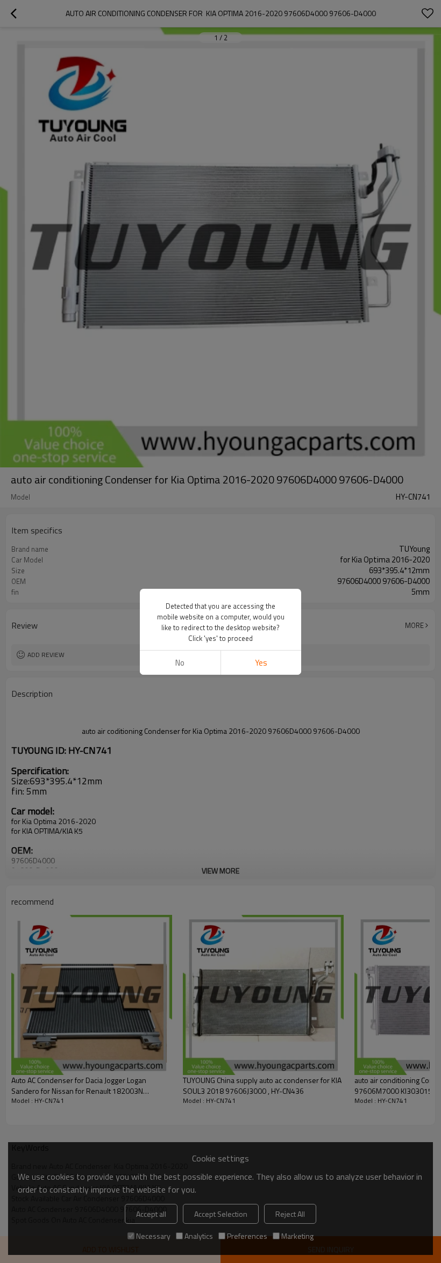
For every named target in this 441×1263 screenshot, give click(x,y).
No (179, 662)
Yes (261, 662)
